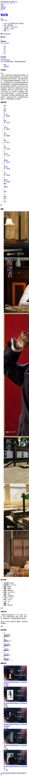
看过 (2, 56)
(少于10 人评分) (5, 43)
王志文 (16, 23)
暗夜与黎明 (7, 644)
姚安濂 (5, 160)
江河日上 (6, 649)
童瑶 (12, 23)
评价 (3, 33)
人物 (16, 1)
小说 (10, 1)
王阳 (19, 23)
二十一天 (6, 653)
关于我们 (3, 773)
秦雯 (5, 191)
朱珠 (22, 23)
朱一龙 (9, 23)
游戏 (7, 1)
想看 (4, 56)
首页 (2, 1)
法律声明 (18, 773)
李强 (5, 147)
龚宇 (5, 201)
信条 (5, 639)
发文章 (3, 8)
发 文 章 (8, 33)
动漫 (13, 1)
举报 (2, 19)
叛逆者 (4, 14)
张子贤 (5, 153)
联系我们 (8, 773)
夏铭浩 (5, 180)
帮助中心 (24, 773)
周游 (5, 109)
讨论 (2, 73)
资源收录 (13, 773)
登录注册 (3, 7)
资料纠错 (6, 66)
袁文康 (5, 166)
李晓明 (5, 187)
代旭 (5, 173)
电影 (4, 1)
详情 (5, 64)
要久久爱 (6, 658)
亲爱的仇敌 (7, 634)
